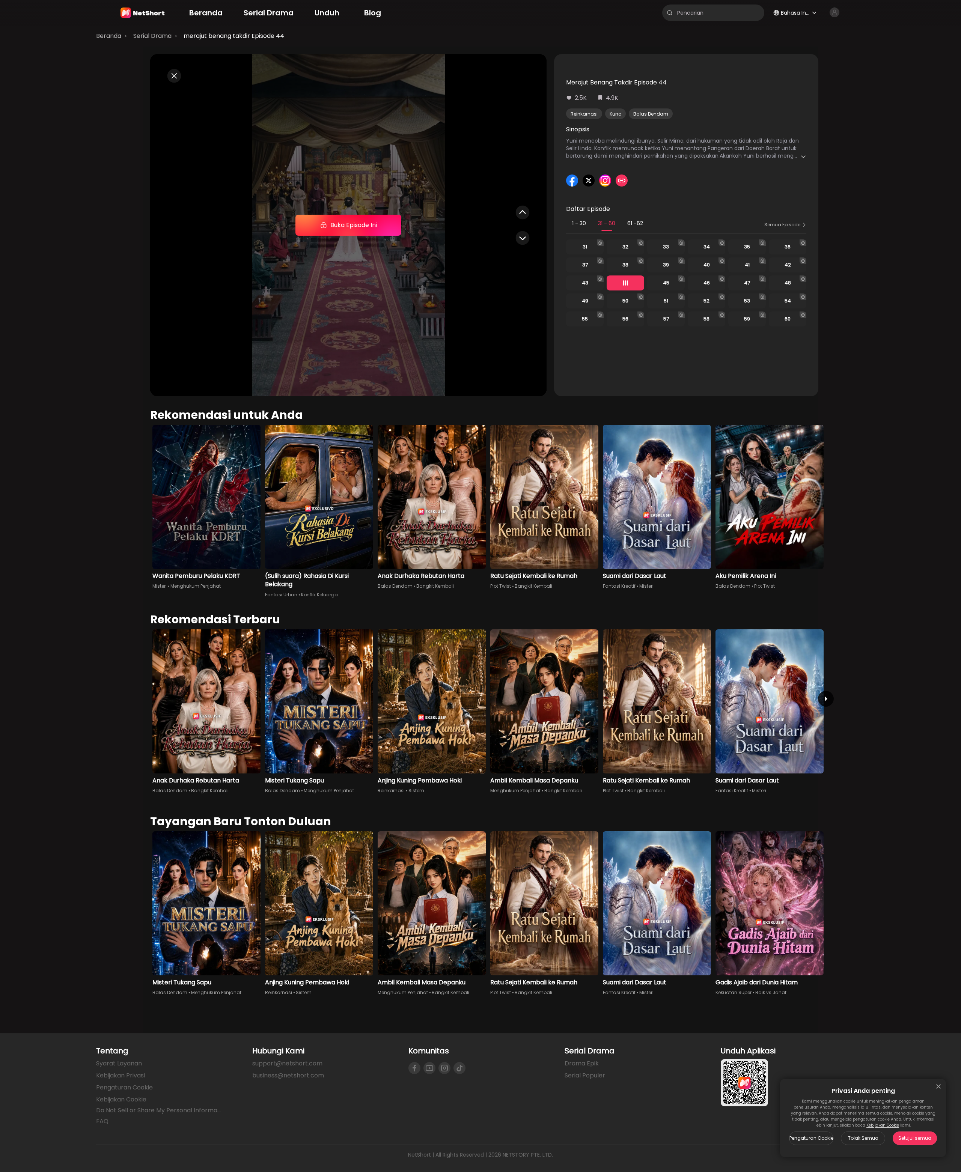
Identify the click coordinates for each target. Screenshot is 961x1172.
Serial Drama (152, 36)
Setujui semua (914, 1138)
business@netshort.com (288, 1075)
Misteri (159, 586)
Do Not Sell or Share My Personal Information (159, 1110)
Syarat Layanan (119, 1063)
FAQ (102, 1121)
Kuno (615, 114)
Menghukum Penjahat (195, 586)
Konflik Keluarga (319, 594)
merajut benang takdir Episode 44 (234, 36)
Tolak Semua (863, 1138)
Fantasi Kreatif (619, 586)
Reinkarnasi (584, 114)
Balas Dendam (650, 114)
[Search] (670, 13)
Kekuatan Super (733, 992)
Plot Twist (500, 586)
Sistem (416, 790)
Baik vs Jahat (770, 992)
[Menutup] (938, 1086)
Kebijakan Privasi (120, 1075)
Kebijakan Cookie (882, 1125)
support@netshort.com (287, 1063)
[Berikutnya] (826, 699)
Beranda (108, 36)
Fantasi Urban (281, 594)
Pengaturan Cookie (811, 1138)
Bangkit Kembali (435, 586)
